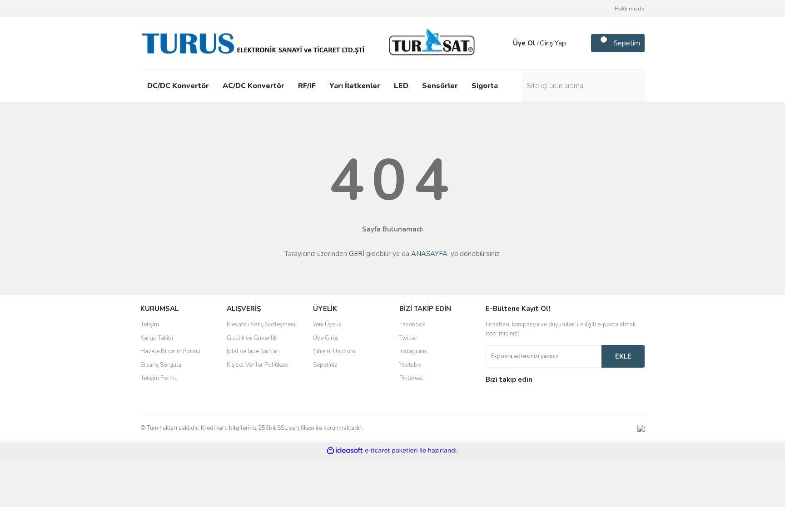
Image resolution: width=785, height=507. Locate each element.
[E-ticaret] (391, 451)
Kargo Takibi (156, 338)
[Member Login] (503, 43)
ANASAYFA (429, 253)
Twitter (408, 338)
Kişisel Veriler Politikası (257, 365)
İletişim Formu (159, 378)
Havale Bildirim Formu (170, 351)
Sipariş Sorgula (160, 365)
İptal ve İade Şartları (253, 351)
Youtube (410, 365)
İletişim (149, 324)
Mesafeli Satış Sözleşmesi (261, 324)
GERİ (356, 253)
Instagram (412, 351)
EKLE (623, 356)
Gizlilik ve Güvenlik (252, 338)
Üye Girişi (325, 338)
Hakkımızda (630, 8)
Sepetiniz (325, 365)
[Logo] (310, 42)
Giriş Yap (553, 43)
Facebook (412, 324)
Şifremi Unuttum (334, 351)
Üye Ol (524, 43)
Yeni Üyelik (327, 324)
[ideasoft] (345, 451)
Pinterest (411, 378)
